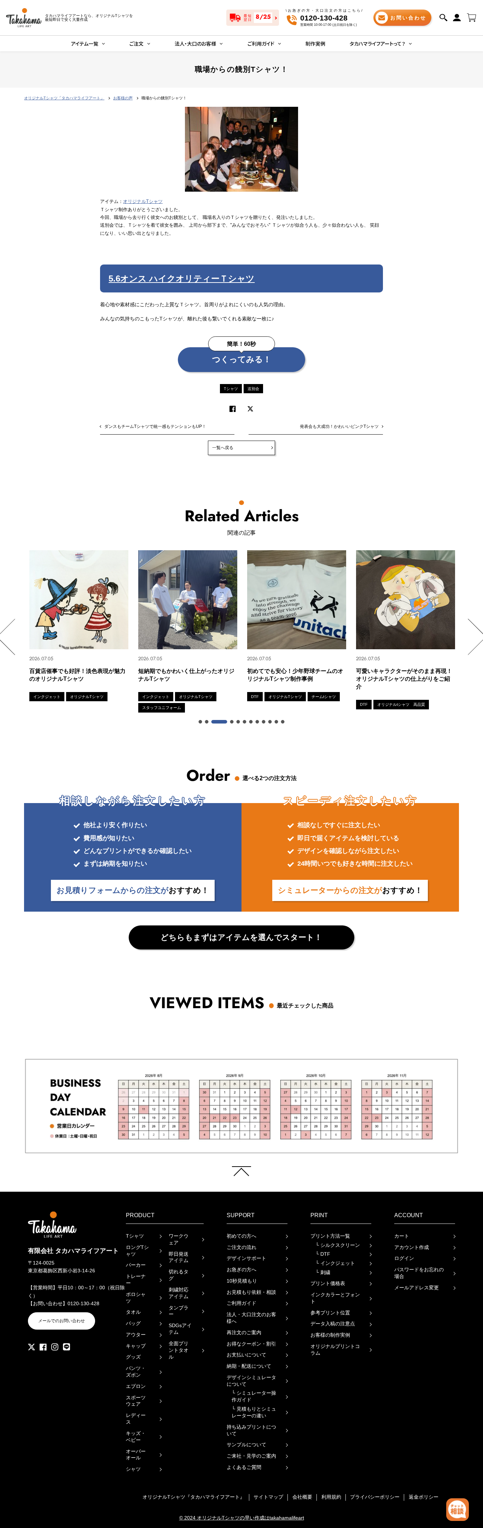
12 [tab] (283, 722)
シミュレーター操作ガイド (254, 1396)
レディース (136, 1419)
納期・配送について (249, 1366)
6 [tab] (245, 722)
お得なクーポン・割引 (251, 1344)
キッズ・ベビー (136, 1437)
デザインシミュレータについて (251, 1381)
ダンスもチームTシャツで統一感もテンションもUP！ (155, 426)
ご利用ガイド (241, 1303)
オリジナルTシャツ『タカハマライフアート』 (193, 1497)
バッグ (133, 1323)
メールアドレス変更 (416, 1287)
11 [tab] (277, 722)
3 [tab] (219, 722)
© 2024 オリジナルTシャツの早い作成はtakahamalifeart (241, 1518)
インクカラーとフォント (335, 1298)
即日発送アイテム (178, 1257)
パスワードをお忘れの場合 (419, 1273)
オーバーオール (136, 1455)
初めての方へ (241, 1236)
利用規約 (331, 1497)
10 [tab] (270, 722)
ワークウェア (178, 1239)
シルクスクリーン (337, 1245)
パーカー (136, 1265)
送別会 (253, 389)
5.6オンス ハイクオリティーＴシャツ (182, 278)
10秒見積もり (242, 1281)
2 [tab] (207, 722)
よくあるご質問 (244, 1467)
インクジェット (335, 1263)
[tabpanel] (78, 625)
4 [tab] (232, 722)
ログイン (404, 1258)
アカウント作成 (411, 1247)
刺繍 (322, 1272)
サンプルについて (246, 1444)
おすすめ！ (133, 890)
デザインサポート (246, 1258)
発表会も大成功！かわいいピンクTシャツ (339, 426)
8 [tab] (258, 722)
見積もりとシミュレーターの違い (254, 1412)
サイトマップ (268, 1497)
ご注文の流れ (241, 1247)
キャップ (136, 1346)
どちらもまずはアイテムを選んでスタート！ (241, 937)
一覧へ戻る (222, 447)
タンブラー (178, 1311)
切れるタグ (178, 1275)
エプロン (136, 1386)
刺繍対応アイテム (178, 1293)
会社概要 (302, 1497)
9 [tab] (264, 722)
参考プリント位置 (330, 1312)
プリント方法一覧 (330, 1236)
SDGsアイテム (180, 1329)
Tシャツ (231, 389)
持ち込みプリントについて (251, 1430)
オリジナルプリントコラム (335, 1350)
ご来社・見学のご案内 (251, 1456)
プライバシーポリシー (375, 1497)
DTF (322, 1254)
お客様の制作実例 (330, 1335)
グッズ (133, 1357)
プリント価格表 (327, 1283)
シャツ (133, 1469)
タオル (133, 1312)
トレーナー (136, 1280)
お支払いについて (246, 1355)
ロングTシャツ (137, 1251)
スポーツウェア (136, 1401)
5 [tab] (239, 722)
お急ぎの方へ (241, 1269)
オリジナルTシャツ (143, 201)
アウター (136, 1334)
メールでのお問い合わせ (61, 1320)
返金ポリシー (423, 1497)
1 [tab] (201, 722)
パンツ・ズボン (136, 1372)
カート (401, 1236)
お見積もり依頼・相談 (251, 1292)
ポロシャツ (136, 1298)
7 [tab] (251, 722)
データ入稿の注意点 (332, 1323)
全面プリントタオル (178, 1350)
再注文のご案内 (244, 1332)
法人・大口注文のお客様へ (251, 1318)
